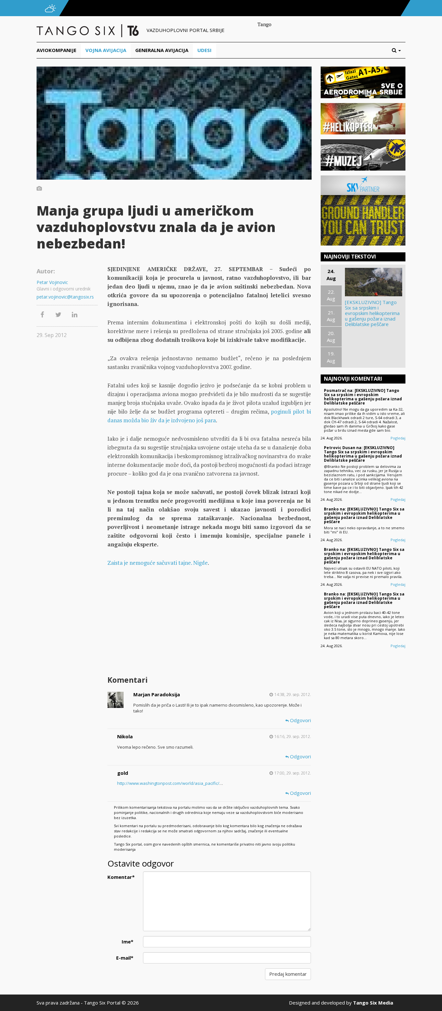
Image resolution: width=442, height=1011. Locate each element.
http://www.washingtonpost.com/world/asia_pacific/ (168, 783)
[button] (398, 50)
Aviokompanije (56, 50)
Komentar (121, 877)
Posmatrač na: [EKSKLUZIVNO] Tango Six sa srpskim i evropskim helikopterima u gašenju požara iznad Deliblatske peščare (363, 397)
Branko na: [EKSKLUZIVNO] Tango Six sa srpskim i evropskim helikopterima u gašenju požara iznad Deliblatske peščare (364, 515)
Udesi (204, 50)
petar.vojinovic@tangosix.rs (65, 297)
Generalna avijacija (161, 50)
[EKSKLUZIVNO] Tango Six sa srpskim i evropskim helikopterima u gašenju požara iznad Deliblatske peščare (372, 313)
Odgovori (300, 720)
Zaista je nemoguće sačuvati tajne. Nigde (157, 562)
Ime (127, 941)
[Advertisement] (209, 622)
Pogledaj (398, 438)
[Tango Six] (88, 30)
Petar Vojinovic (52, 282)
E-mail (124, 957)
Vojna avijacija (105, 50)
